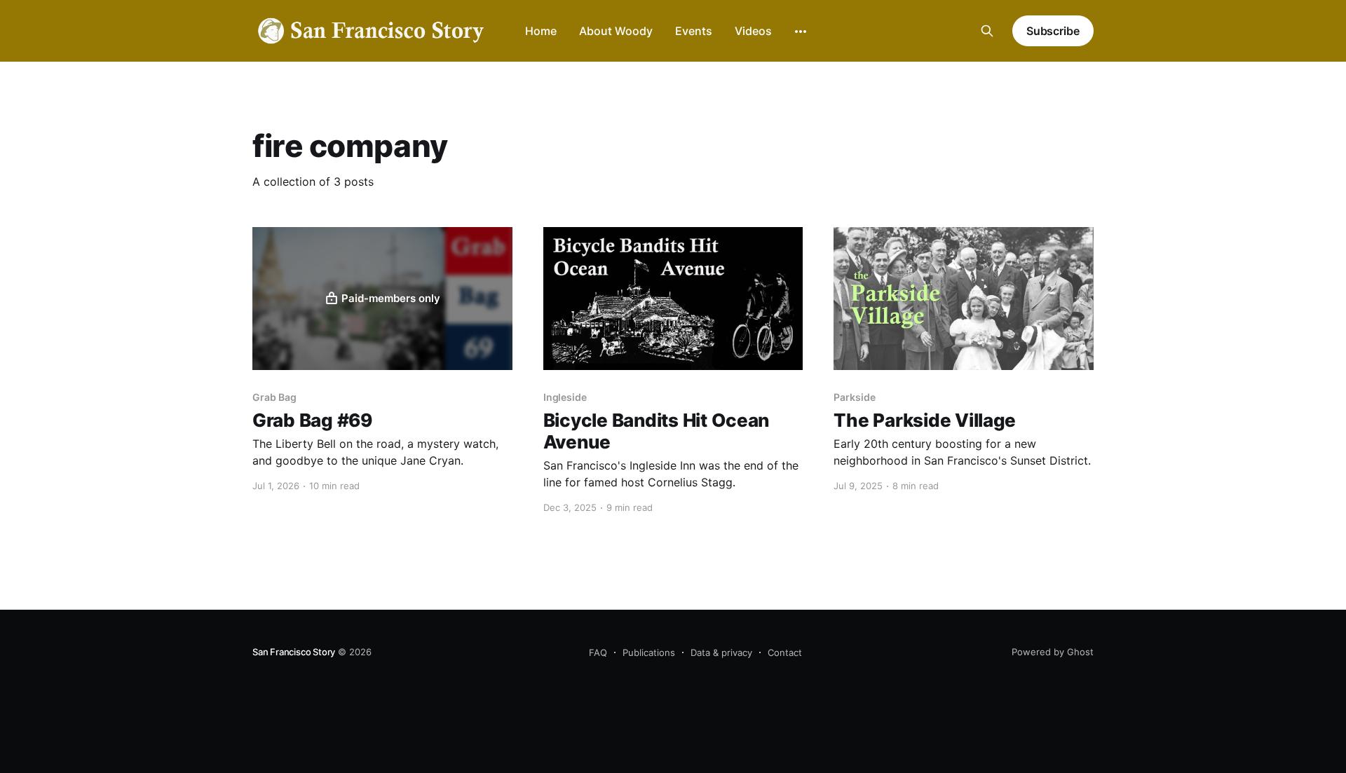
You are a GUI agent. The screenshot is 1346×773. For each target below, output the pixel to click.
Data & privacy (721, 652)
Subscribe (1053, 31)
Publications (649, 652)
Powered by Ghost (1053, 651)
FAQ (598, 652)
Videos (753, 31)
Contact (785, 652)
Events (693, 31)
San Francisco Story (293, 651)
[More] (800, 31)
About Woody (616, 31)
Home (541, 31)
